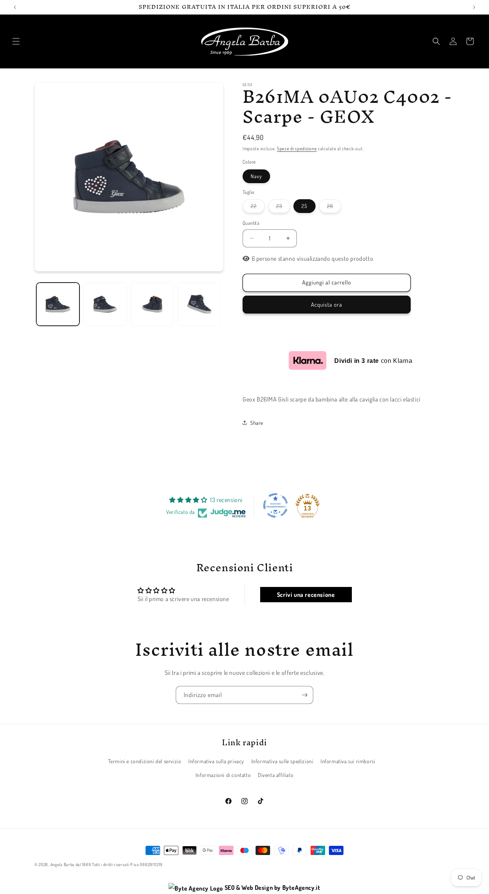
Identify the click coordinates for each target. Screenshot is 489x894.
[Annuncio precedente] (14, 7)
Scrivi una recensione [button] (306, 594)
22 (258, 207)
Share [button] (256, 422)
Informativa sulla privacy (216, 761)
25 (304, 206)
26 (334, 207)
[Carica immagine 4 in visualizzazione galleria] (199, 304)
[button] (16, 41)
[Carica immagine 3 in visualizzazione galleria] (152, 304)
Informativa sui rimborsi (348, 761)
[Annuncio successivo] (474, 7)
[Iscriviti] (304, 695)
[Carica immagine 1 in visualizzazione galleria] (57, 304)
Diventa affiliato (275, 775)
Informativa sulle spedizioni (282, 761)
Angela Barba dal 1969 (70, 864)
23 (283, 207)
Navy (256, 176)
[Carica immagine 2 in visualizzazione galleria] (104, 304)
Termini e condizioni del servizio (144, 761)
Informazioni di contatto (223, 775)
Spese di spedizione (297, 148)
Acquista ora (326, 304)
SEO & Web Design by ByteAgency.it (271, 887)
